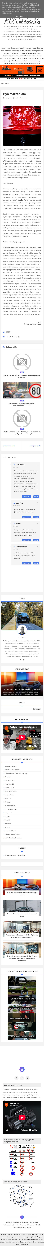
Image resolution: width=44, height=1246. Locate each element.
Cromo (7, 816)
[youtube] (20, 660)
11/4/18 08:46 (16, 526)
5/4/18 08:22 (16, 467)
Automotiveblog (10, 805)
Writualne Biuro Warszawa (13, 838)
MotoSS (7, 820)
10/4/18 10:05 (16, 505)
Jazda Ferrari (23, 200)
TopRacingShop (21, 546)
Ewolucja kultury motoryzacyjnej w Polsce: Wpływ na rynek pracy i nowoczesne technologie (22, 958)
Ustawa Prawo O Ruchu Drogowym (16, 773)
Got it (27, 16)
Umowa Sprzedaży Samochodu (15, 855)
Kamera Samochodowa (12, 770)
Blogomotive (9, 813)
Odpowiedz (26, 496)
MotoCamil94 (9, 784)
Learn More (19, 16)
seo (8, 332)
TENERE (8, 827)
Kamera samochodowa (12, 834)
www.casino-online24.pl (15, 1239)
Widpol (18, 523)
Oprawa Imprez (10, 780)
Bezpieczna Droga (11, 809)
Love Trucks (20, 464)
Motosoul (8, 823)
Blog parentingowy (11, 766)
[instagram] (16, 1078)
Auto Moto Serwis (10, 791)
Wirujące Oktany (10, 831)
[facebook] (23, 660)
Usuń (36, 496)
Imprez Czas (9, 795)
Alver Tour (19, 503)
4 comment (24, 98)
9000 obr (8, 798)
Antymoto (8, 802)
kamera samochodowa (19, 1089)
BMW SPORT (9, 787)
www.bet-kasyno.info (12, 1242)
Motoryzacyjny (26, 1227)
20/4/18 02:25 (16, 549)
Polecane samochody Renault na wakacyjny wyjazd (21, 689)
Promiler (8, 777)
